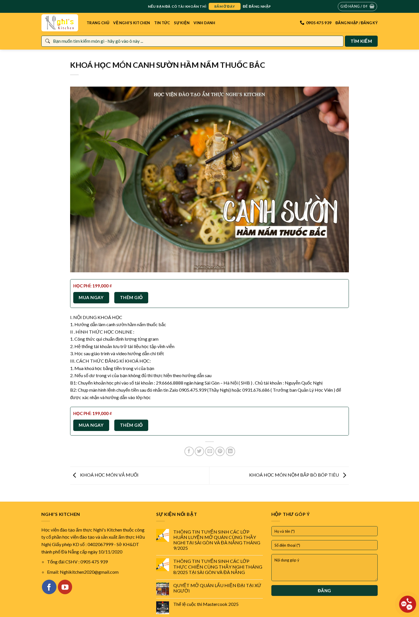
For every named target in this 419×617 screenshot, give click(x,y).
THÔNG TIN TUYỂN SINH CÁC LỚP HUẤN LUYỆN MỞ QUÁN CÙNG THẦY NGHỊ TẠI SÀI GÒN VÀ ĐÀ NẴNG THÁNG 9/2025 (216, 540)
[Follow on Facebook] (49, 587)
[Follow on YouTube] (65, 587)
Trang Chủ (98, 23)
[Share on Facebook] (189, 451)
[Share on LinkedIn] (230, 451)
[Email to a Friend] (209, 451)
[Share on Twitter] (199, 451)
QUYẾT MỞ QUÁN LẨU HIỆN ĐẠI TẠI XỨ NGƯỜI (217, 588)
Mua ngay (91, 297)
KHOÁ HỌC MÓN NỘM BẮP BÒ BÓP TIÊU (294, 474)
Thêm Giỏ (131, 297)
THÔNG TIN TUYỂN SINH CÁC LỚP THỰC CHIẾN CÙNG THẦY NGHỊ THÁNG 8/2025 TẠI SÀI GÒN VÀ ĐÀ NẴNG (217, 566)
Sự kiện (182, 23)
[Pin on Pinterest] (220, 451)
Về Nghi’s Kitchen (131, 23)
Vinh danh (204, 23)
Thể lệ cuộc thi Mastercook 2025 (206, 604)
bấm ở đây (224, 6)
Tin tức (162, 23)
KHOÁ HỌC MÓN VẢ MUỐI (109, 474)
